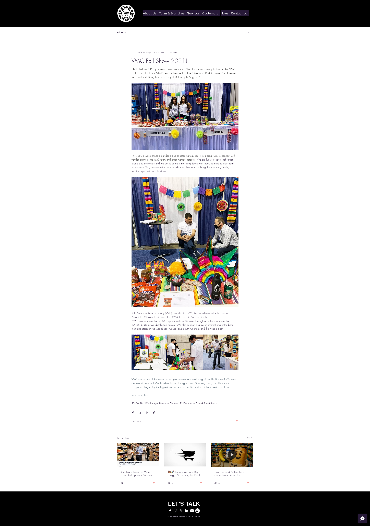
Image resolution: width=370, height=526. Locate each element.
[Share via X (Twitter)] (140, 412)
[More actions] (236, 52)
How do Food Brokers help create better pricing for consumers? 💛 (229, 473)
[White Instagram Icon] (175, 510)
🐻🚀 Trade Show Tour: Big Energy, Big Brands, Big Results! (185, 473)
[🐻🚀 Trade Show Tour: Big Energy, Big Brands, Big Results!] (185, 454)
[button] (249, 32)
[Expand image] (149, 352)
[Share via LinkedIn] (147, 412)
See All (250, 437)
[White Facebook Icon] (170, 510)
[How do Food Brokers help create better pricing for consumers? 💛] (232, 454)
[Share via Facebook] (133, 412)
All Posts (121, 32)
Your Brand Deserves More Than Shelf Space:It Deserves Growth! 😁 (136, 473)
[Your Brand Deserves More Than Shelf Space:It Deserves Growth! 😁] (138, 454)
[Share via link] (154, 412)
